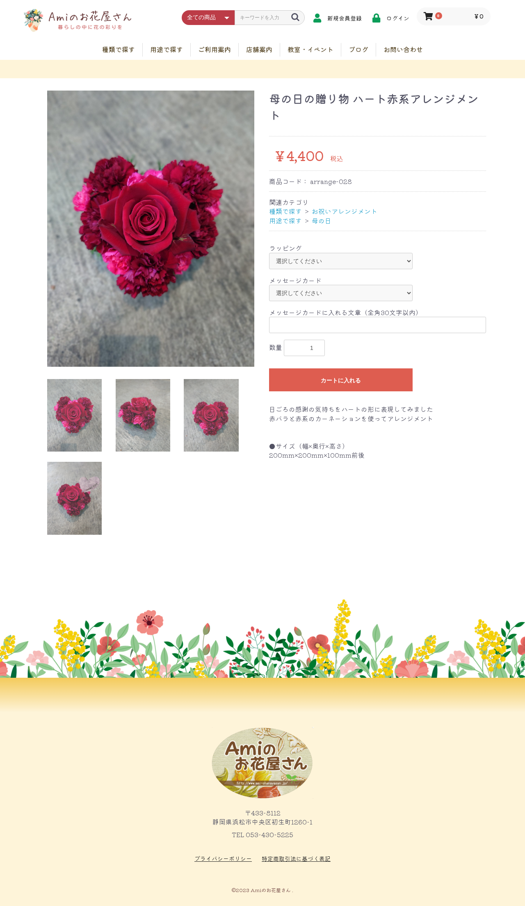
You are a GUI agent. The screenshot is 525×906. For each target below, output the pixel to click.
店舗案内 (259, 49)
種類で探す (118, 49)
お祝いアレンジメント (344, 211)
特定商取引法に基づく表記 (296, 858)
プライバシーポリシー (223, 858)
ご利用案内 (214, 49)
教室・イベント (310, 49)
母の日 (321, 220)
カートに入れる (341, 380)
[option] (150, 228)
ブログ (358, 49)
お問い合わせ (403, 49)
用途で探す (166, 49)
